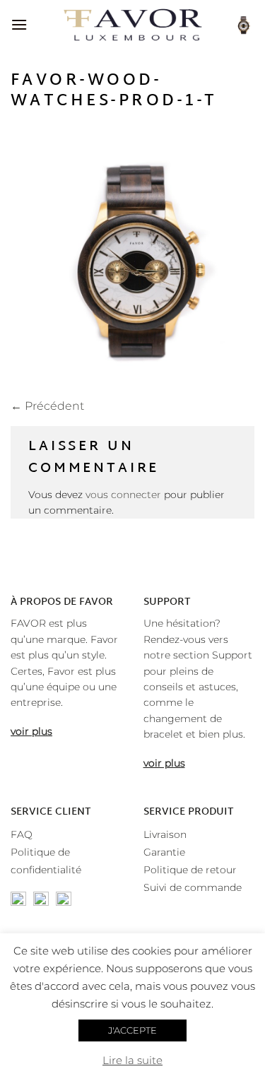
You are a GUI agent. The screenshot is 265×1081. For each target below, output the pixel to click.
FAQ (22, 834)
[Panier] (243, 24)
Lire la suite (132, 1060)
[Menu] (19, 24)
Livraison (165, 834)
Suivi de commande (192, 887)
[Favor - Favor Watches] (132, 24)
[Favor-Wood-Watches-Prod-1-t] (132, 257)
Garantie (164, 852)
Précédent (47, 406)
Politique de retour (190, 869)
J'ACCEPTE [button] (132, 1030)
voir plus (31, 731)
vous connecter (123, 494)
